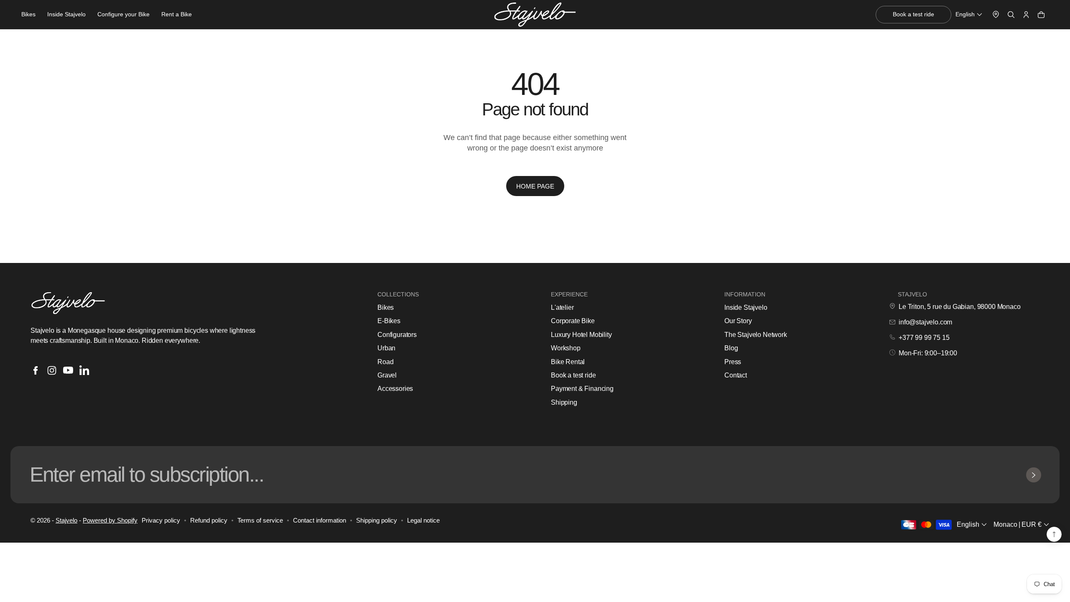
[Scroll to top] (1054, 534)
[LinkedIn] (84, 370)
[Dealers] (996, 14)
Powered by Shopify (110, 520)
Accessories (395, 388)
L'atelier (562, 307)
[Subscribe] (1034, 475)
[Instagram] (52, 370)
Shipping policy (376, 520)
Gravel (387, 375)
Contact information (319, 520)
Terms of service (260, 520)
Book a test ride (573, 375)
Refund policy (208, 520)
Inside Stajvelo (745, 307)
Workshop (566, 348)
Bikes (385, 307)
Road (385, 361)
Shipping (564, 402)
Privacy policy (161, 520)
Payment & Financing (582, 388)
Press (732, 361)
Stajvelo (66, 520)
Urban (386, 348)
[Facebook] (36, 370)
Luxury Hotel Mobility (581, 334)
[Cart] (1041, 14)
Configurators (397, 334)
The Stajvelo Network (755, 334)
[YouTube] (68, 370)
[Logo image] (535, 15)
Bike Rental (568, 361)
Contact (735, 375)
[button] (969, 14)
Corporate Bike (573, 320)
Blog (731, 348)
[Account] (1026, 14)
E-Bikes (388, 320)
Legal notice (423, 520)
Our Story (738, 320)
